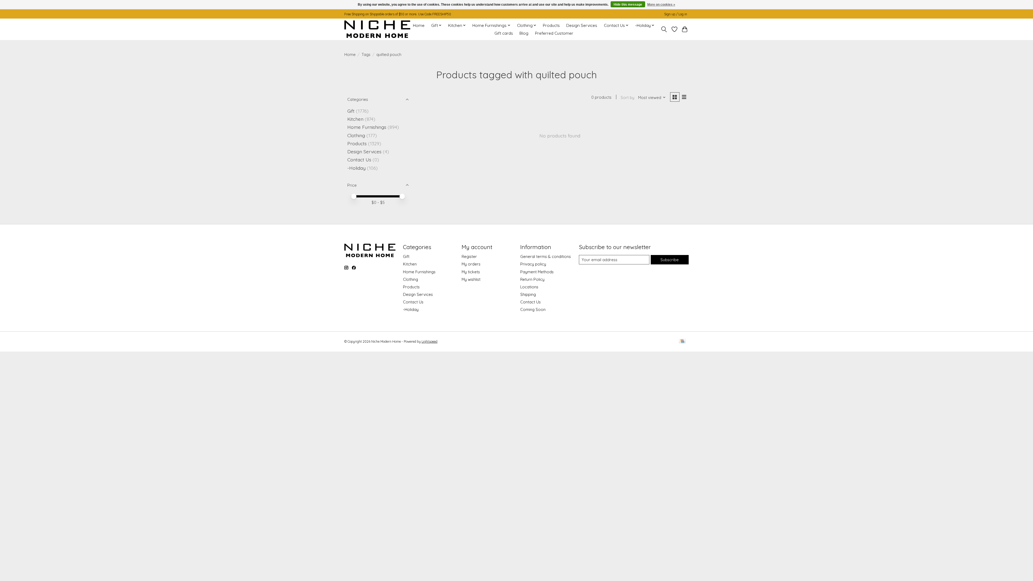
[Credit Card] (682, 341)
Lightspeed (429, 341)
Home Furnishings (366, 127)
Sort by (627, 97)
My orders (471, 264)
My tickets (471, 271)
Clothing (356, 135)
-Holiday (356, 168)
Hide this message (628, 4)
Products (551, 25)
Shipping (528, 294)
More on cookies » (661, 4)
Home (418, 25)
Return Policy (532, 279)
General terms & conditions (545, 256)
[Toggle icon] (664, 29)
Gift (351, 111)
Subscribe (669, 259)
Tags (366, 54)
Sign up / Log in (675, 14)
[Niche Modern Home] (377, 29)
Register (469, 256)
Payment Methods (537, 271)
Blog (523, 33)
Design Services (581, 25)
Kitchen (355, 119)
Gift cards (503, 33)
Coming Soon (533, 309)
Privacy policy (533, 264)
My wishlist (471, 279)
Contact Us (359, 159)
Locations (529, 286)
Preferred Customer (554, 33)
